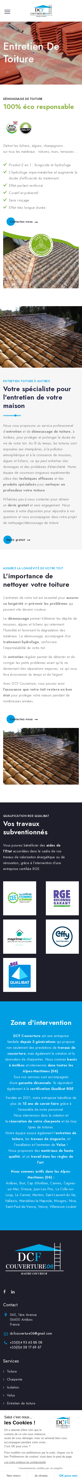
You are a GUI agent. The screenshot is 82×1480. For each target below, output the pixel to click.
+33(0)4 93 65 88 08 (26, 1342)
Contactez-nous (21, 221)
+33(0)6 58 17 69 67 (25, 1347)
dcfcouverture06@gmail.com (31, 1333)
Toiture (12, 1371)
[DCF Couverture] (41, 11)
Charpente (14, 1379)
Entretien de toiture (21, 1403)
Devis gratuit (16, 539)
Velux (11, 1395)
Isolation (13, 1387)
